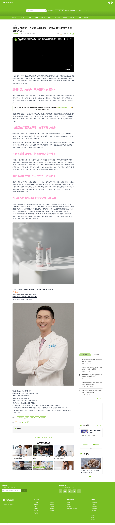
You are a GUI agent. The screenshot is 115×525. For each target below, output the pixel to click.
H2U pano (93, 513)
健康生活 (21, 18)
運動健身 (43, 18)
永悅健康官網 (94, 502)
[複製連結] (73, 34)
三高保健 (50, 18)
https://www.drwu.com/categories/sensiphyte (38, 289)
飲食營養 (29, 18)
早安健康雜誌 (94, 508)
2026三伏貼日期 (59, 10)
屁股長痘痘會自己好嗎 (75, 10)
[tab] (85, 354)
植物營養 (79, 18)
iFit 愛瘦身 (93, 519)
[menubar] (50, 17)
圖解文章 (72, 18)
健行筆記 (93, 517)
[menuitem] (14, 17)
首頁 (13, 25)
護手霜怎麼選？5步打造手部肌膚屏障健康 (25, 297)
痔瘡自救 (67, 10)
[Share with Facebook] (70, 34)
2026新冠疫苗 (85, 10)
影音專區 (57, 18)
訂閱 (24, 490)
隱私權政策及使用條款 (72, 508)
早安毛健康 (93, 511)
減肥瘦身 (36, 18)
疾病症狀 (14, 18)
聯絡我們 (69, 504)
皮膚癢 (37, 417)
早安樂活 (86, 18)
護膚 (27, 417)
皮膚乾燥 (43, 417)
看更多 (99, 398)
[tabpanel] (90, 378)
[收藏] (61, 34)
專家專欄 (65, 18)
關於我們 (69, 502)
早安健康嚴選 (94, 506)
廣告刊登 (69, 506)
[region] (43, 108)
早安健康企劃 (15, 33)
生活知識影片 (20, 417)
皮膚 (32, 417)
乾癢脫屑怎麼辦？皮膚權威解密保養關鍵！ (25, 294)
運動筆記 (93, 515)
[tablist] (90, 354)
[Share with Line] (68, 34)
